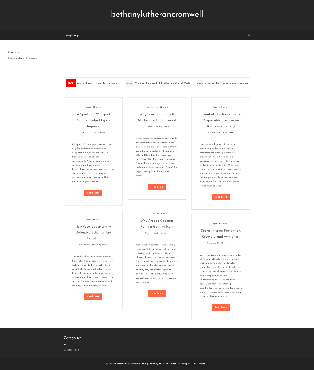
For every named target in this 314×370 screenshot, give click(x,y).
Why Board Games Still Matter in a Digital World (160, 83)
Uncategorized (152, 107)
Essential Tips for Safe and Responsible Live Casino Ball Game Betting (243, 83)
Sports (88, 107)
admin (102, 133)
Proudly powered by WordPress (193, 364)
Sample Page (72, 35)
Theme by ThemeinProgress (162, 364)
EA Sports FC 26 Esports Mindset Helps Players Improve (86, 83)
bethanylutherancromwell (157, 14)
